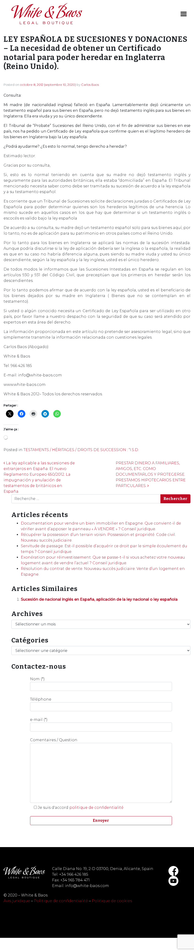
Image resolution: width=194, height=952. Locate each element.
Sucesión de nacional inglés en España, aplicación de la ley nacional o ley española (99, 599)
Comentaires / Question (53, 740)
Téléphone (40, 699)
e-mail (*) (39, 719)
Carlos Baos (90, 84)
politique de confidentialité (96, 807)
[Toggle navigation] (183, 14)
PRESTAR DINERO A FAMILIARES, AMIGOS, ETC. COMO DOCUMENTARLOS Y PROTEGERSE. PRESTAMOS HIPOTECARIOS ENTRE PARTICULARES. (151, 474)
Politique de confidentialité (61, 901)
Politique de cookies (112, 901)
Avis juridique (17, 901)
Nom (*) (37, 679)
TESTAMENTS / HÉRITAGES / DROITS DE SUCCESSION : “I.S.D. (81, 450)
